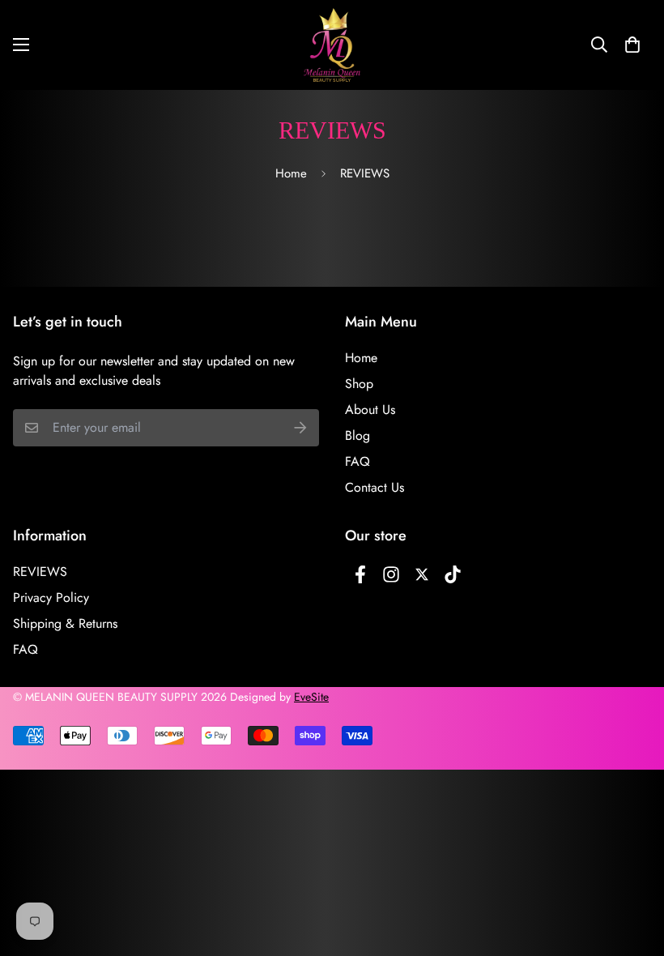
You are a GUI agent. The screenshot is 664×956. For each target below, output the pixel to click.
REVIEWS (40, 571)
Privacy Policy (51, 597)
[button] (632, 44)
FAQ (357, 461)
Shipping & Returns (65, 623)
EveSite (311, 697)
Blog (357, 435)
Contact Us (374, 487)
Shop (359, 383)
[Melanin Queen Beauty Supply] (332, 45)
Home (291, 173)
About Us (370, 409)
